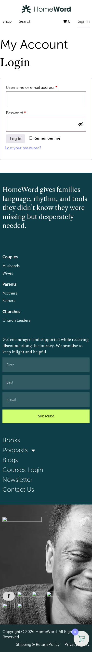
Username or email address (39, 87)
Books (11, 440)
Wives (7, 273)
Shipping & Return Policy (38, 644)
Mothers (9, 293)
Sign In (84, 21)
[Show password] (80, 124)
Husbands (11, 266)
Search (25, 21)
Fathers (8, 300)
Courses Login (22, 469)
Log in (15, 139)
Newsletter (17, 479)
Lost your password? (23, 148)
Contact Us (18, 489)
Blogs (10, 460)
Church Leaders (16, 320)
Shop (7, 21)
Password (23, 112)
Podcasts (15, 450)
